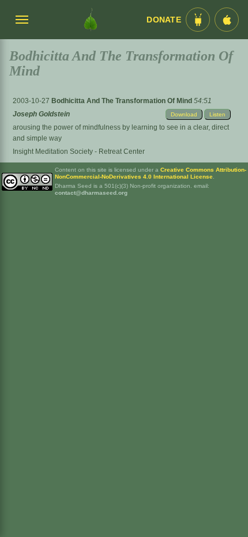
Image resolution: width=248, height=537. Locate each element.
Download (184, 114)
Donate (163, 20)
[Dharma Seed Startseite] (90, 19)
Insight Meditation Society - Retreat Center (79, 152)
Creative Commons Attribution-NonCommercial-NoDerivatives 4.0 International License (150, 173)
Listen (217, 114)
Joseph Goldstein (41, 114)
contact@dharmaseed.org (91, 193)
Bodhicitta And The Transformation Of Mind (122, 101)
